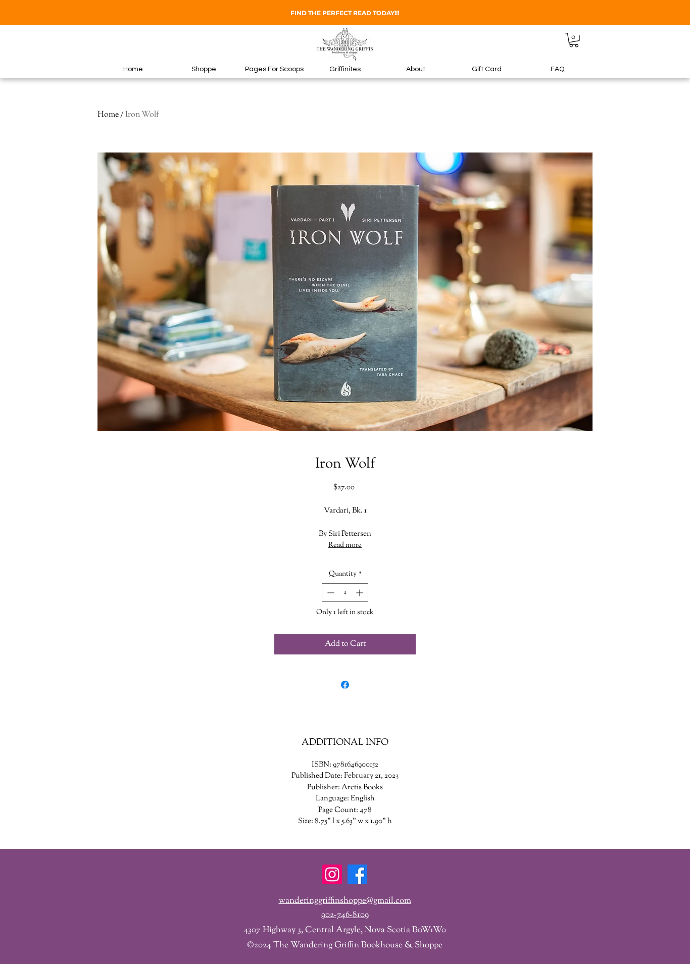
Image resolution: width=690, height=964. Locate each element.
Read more (345, 545)
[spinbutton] (345, 592)
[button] (573, 40)
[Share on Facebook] (345, 685)
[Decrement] (329, 592)
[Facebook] (357, 874)
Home (108, 115)
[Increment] (360, 592)
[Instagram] (332, 874)
